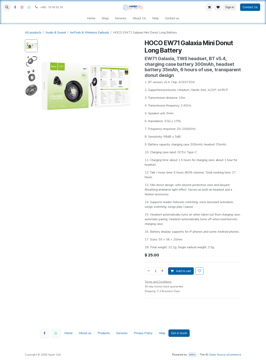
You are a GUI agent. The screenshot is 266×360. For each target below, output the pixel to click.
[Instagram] (22, 7)
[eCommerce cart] (209, 7)
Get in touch (179, 333)
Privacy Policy (143, 333)
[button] (7, 7)
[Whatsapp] (29, 7)
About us (85, 333)
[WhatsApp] (56, 333)
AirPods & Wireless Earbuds (89, 32)
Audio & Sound (56, 32)
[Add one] (162, 271)
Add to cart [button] (183, 271)
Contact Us (250, 7)
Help (162, 333)
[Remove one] (148, 271)
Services (122, 333)
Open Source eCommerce (225, 354)
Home (68, 333)
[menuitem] (91, 18)
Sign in (229, 7)
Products (104, 333)
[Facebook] (15, 7)
